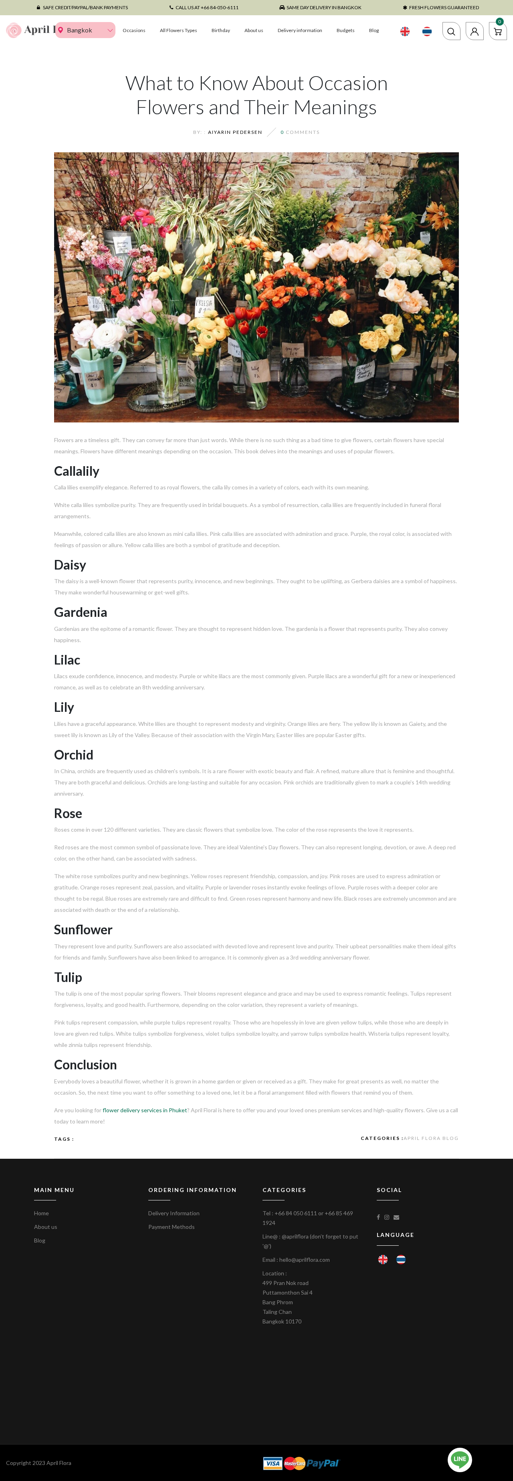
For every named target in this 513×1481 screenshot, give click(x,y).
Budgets (346, 30)
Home (41, 1213)
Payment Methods (171, 1226)
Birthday (221, 30)
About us (253, 30)
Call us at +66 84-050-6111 (207, 7)
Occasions (134, 30)
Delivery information (300, 30)
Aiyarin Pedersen (235, 132)
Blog (374, 30)
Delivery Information (174, 1213)
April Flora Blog (431, 1138)
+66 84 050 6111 (296, 1213)
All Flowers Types (178, 30)
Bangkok (79, 30)
